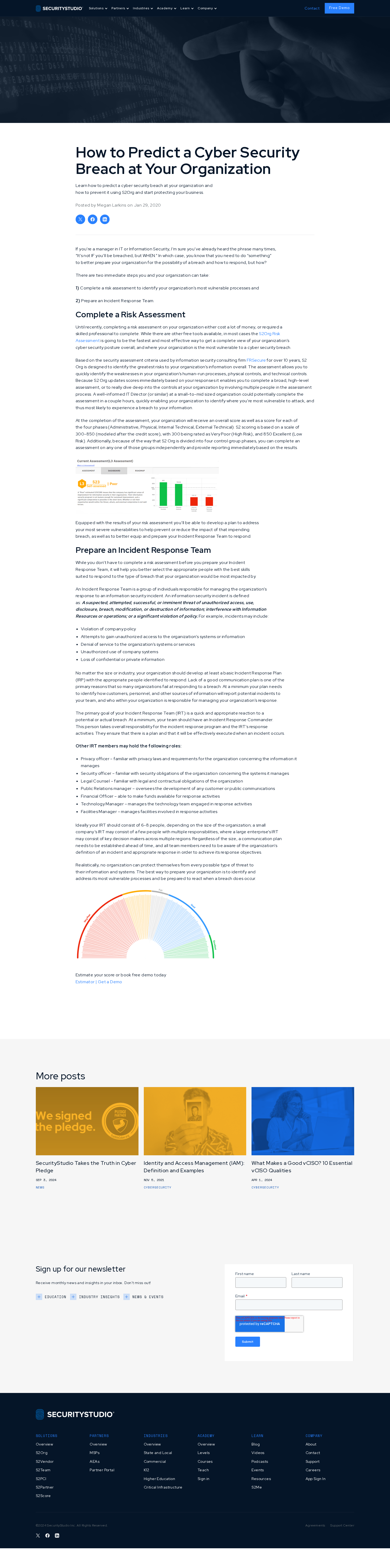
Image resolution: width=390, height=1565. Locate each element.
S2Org (41, 1452)
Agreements (315, 1525)
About (311, 1444)
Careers (313, 1470)
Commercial (155, 1461)
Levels (204, 1452)
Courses (205, 1461)
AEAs (94, 1461)
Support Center (342, 1525)
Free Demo (339, 8)
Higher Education (159, 1478)
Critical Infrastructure (163, 1487)
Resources (261, 1478)
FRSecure (256, 360)
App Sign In (316, 1478)
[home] (59, 8)
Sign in (204, 1478)
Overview (44, 1444)
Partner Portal (102, 1470)
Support (313, 1461)
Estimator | (87, 982)
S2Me (257, 1487)
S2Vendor (45, 1461)
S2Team (43, 1470)
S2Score (43, 1495)
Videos (258, 1452)
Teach (203, 1470)
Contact (312, 8)
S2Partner (45, 1487)
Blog (256, 1444)
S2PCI (41, 1478)
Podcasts (260, 1461)
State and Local (158, 1452)
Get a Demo (110, 982)
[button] (98, 8)
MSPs (94, 1452)
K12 (146, 1470)
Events (258, 1470)
